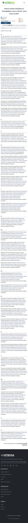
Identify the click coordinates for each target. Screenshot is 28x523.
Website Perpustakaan (6, 474)
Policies (2, 509)
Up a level (4, 17)
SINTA (2, 496)
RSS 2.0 (21, 21)
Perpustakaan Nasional (6, 491)
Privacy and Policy (15, 518)
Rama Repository (5, 489)
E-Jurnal (3, 477)
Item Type (15, 25)
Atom (21, 18)
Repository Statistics (5, 481)
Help (2, 504)
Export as (3, 18)
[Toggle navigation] (24, 2)
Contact (2, 506)
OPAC (2, 479)
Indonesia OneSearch (6, 494)
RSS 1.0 (21, 20)
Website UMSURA (5, 472)
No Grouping (22, 25)
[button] (6, 23)
